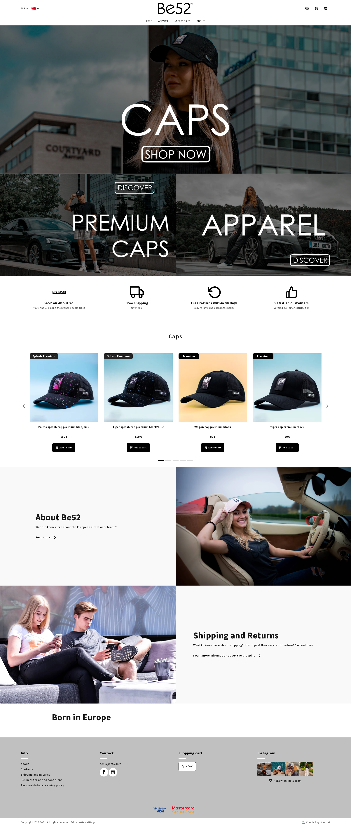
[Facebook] (104, 772)
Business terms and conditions (41, 780)
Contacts (27, 769)
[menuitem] (149, 21)
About (25, 764)
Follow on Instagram (288, 781)
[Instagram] (113, 772)
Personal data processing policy (42, 785)
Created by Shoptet (318, 822)
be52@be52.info (110, 764)
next (327, 406)
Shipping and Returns (35, 775)
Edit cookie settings (83, 822)
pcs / (187, 766)
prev (24, 406)
